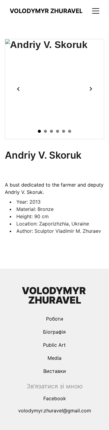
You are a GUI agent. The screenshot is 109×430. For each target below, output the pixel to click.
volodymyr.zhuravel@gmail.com (54, 411)
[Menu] (95, 11)
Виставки (54, 371)
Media (54, 358)
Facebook (54, 398)
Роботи (54, 319)
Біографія (54, 332)
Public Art (54, 345)
